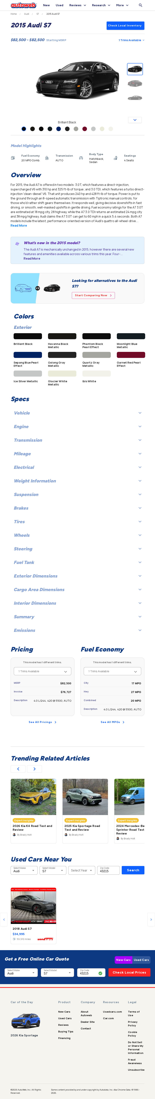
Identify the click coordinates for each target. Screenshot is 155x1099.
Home (14, 13)
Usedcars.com (112, 1011)
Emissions (24, 630)
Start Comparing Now (91, 295)
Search (133, 870)
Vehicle (22, 413)
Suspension (26, 494)
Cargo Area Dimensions (39, 589)
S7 (37, 13)
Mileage (22, 453)
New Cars (123, 960)
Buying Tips (66, 1031)
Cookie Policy (132, 1033)
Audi (26, 13)
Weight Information (35, 481)
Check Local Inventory (125, 25)
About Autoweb (86, 1013)
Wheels (21, 535)
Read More (19, 225)
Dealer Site (88, 1022)
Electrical (24, 467)
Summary (24, 616)
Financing (64, 1038)
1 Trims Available (130, 40)
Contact (86, 1028)
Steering (23, 548)
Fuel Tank (24, 562)
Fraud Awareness (135, 1061)
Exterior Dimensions (35, 576)
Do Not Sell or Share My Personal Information (135, 1048)
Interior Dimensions (35, 603)
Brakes (21, 508)
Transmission (28, 440)
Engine (21, 426)
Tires (19, 521)
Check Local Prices (129, 972)
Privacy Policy (132, 1023)
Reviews (63, 1025)
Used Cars (141, 960)
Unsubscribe (136, 1069)
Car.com (108, 1018)
